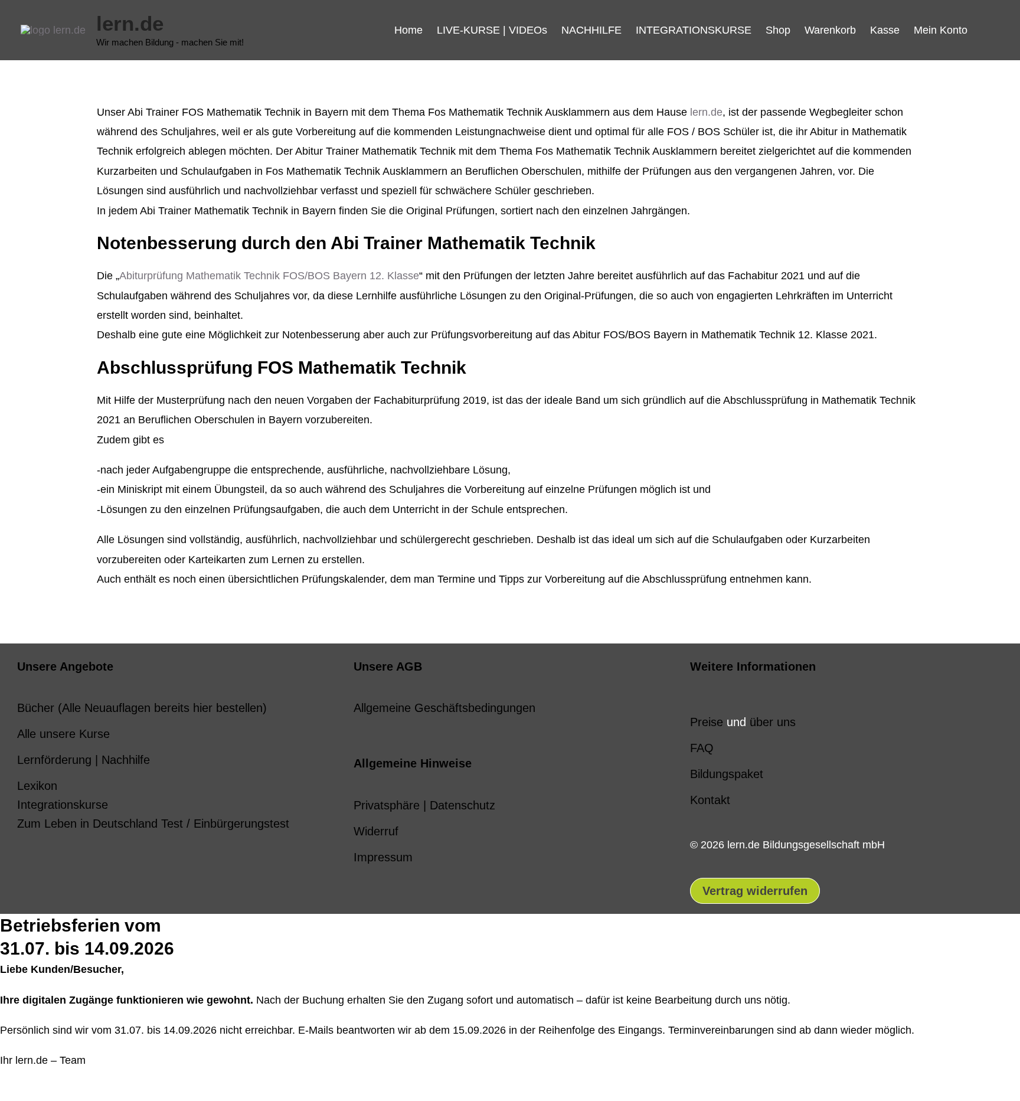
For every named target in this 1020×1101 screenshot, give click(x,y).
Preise (706, 722)
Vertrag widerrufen (755, 890)
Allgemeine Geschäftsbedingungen (444, 707)
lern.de (130, 23)
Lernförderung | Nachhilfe (83, 759)
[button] (987, 30)
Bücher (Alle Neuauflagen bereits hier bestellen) (142, 707)
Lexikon (37, 785)
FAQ (702, 747)
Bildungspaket (726, 773)
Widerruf (376, 831)
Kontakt (710, 799)
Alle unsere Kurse (63, 733)
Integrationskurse (62, 804)
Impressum (383, 857)
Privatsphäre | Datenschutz (424, 805)
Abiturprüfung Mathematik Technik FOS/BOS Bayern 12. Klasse (269, 276)
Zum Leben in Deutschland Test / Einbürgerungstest (153, 823)
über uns (773, 722)
